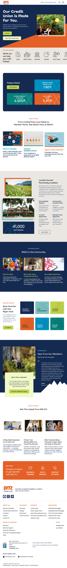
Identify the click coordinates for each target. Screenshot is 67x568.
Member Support (8, 528)
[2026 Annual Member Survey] (33, 144)
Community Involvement (10, 511)
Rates (58, 522)
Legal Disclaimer (7, 565)
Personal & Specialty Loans (39, 515)
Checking (22, 508)
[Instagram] (8, 496)
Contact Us (6, 518)
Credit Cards (34, 508)
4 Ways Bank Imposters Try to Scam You (11, 441)
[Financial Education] (57, 307)
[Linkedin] (12, 496)
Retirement (23, 513)
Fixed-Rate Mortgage (54, 508)
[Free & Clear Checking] (54, 144)
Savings (22, 511)
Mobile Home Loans (54, 515)
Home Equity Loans (36, 511)
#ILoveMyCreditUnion (52, 274)
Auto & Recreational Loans (38, 513)
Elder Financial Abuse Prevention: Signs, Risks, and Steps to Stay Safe (53, 442)
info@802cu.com (13, 548)
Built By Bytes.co (34, 565)
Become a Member (8, 508)
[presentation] (12, 264)
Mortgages (52, 505)
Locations (6, 513)
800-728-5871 (25, 491)
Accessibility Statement (24, 565)
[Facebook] (4, 496)
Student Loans (35, 518)
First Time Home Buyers (55, 513)
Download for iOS (10, 556)
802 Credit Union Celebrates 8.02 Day (31, 275)
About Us (6, 505)
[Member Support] (42, 324)
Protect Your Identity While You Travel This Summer (31, 442)
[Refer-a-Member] (12, 144)
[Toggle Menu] (63, 2)
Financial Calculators (9, 530)
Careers (5, 515)
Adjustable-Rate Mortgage (56, 511)
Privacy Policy (15, 565)
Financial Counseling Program (12, 533)
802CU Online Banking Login (48, 2)
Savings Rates (60, 525)
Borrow (34, 505)
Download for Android (26, 556)
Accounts (23, 505)
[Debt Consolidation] (42, 307)
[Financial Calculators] (27, 307)
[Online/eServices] (27, 324)
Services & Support (10, 522)
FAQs (4, 535)
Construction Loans (54, 518)
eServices (5, 525)
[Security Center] (57, 324)
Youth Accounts (24, 515)
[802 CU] (6, 3)
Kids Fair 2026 (8, 274)
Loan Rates (59, 528)
